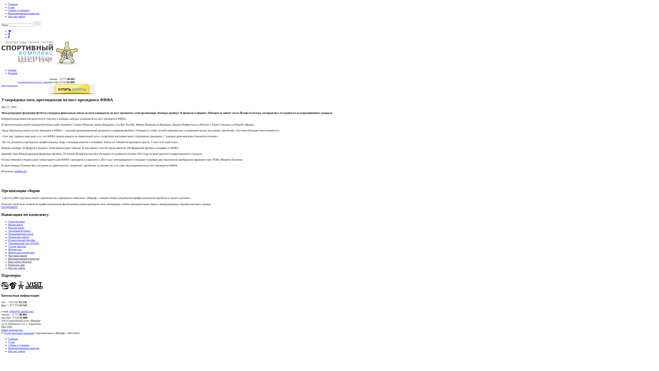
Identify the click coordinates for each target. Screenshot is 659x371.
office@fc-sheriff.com (21, 311)
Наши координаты (12, 330)
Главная (13, 4)
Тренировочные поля (20, 234)
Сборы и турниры (18, 10)
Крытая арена (16, 227)
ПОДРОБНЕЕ (9, 207)
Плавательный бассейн (21, 240)
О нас (11, 7)
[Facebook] (9, 37)
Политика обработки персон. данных (33, 82)
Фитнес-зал (15, 249)
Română (12, 73)
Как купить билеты (9, 86)
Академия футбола (19, 230)
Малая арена (15, 224)
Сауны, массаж (17, 246)
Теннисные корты (18, 237)
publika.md (20, 171)
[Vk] (9, 31)
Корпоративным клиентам (23, 13)
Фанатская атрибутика (21, 252)
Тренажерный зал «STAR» (23, 243)
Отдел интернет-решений (19, 333)
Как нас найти (16, 16)
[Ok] (9, 34)
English (12, 70)
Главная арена (16, 221)
